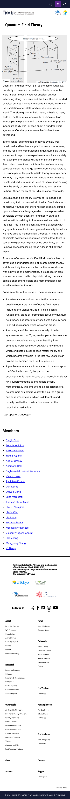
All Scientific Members (13, 710)
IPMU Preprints (11, 686)
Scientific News (43, 626)
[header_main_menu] (4, 4)
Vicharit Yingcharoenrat (19, 532)
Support (41, 771)
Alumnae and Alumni (13, 745)
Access (9, 771)
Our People (10, 704)
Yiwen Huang (13, 476)
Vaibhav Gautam (15, 450)
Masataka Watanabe (17, 527)
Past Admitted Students (14, 749)
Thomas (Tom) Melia (17, 502)
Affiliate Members (12, 733)
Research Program (12, 670)
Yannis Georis (14, 455)
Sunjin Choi (12, 440)
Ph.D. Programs (44, 740)
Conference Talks (12, 690)
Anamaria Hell (14, 465)
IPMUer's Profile (44, 658)
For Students (44, 734)
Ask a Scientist (43, 654)
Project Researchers (13, 725)
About (8, 620)
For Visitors (43, 688)
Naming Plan (42, 777)
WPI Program (10, 630)
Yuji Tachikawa (14, 522)
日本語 (64, 4)
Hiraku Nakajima (15, 507)
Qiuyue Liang (13, 491)
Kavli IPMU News (44, 651)
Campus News (43, 630)
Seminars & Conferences (15, 678)
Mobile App (42, 693)
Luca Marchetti (14, 496)
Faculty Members (12, 718)
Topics (40, 666)
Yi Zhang (11, 548)
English (58, 4)
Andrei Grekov (14, 460)
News (40, 620)
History (8, 650)
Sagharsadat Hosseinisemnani (23, 471)
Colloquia (8, 674)
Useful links (42, 744)
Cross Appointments (13, 729)
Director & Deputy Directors (16, 714)
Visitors (8, 741)
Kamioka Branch (11, 642)
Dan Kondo (12, 486)
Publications (9, 682)
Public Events (43, 647)
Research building (12, 653)
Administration (10, 638)
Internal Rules (43, 714)
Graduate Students (12, 737)
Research (9, 664)
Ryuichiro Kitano (15, 481)
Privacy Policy (61, 787)
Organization (10, 634)
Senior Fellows (10, 722)
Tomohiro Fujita (15, 445)
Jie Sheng (11, 517)
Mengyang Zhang (16, 543)
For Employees (45, 704)
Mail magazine (43, 662)
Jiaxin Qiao (12, 512)
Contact (8, 646)
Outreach (42, 641)
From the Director (12, 626)
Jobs (7, 760)
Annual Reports (11, 693)
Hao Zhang (12, 537)
